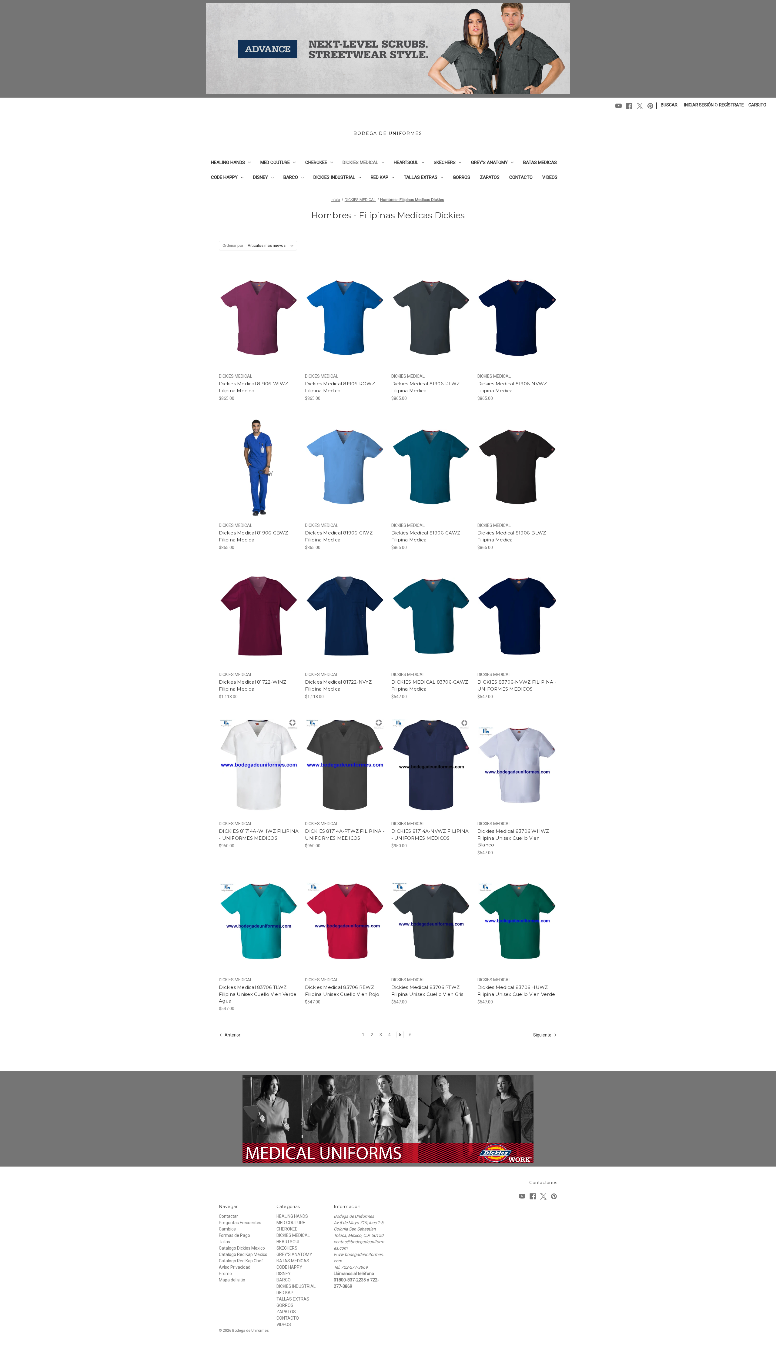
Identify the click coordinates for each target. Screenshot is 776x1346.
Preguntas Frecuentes (240, 1222)
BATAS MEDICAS (540, 162)
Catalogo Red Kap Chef (241, 1260)
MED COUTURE (275, 162)
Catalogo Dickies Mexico (242, 1248)
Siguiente (542, 1035)
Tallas (224, 1241)
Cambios (227, 1229)
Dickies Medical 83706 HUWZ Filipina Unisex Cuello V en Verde (516, 990)
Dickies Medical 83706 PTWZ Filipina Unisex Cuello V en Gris (427, 990)
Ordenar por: (233, 245)
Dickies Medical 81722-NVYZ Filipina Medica (338, 685)
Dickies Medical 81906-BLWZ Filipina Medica (511, 536)
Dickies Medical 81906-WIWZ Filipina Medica (253, 387)
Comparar (256, 317)
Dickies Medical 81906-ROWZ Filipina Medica (340, 387)
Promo (225, 1273)
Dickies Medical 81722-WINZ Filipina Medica (252, 685)
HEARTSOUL (406, 162)
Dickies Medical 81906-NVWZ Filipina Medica (512, 387)
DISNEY (260, 177)
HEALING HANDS (228, 162)
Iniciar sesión (699, 104)
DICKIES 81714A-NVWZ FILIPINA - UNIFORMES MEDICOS (430, 834)
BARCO (290, 177)
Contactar (228, 1216)
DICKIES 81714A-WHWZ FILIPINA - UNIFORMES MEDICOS (259, 834)
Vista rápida (254, 306)
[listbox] (272, 245)
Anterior (232, 1035)
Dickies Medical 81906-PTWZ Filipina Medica (425, 387)
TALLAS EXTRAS (420, 177)
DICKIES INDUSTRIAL (334, 177)
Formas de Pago (234, 1235)
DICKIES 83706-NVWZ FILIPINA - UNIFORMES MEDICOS (517, 685)
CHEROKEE (316, 162)
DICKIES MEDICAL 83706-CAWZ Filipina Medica (429, 685)
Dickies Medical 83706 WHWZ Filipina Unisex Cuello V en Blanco (513, 838)
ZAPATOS (490, 177)
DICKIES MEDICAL (360, 162)
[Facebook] (629, 106)
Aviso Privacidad (234, 1267)
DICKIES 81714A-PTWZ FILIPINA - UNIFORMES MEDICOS (345, 834)
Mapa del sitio (232, 1279)
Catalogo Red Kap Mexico (243, 1254)
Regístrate (731, 104)
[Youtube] (618, 106)
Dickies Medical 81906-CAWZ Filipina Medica (425, 536)
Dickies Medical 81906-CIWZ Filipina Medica (339, 536)
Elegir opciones (258, 328)
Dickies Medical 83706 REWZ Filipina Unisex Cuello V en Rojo (342, 990)
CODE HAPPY (224, 177)
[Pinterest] (650, 106)
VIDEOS (549, 177)
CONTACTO (521, 177)
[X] (640, 106)
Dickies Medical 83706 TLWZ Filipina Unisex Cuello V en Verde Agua (257, 994)
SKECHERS (445, 162)
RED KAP (379, 177)
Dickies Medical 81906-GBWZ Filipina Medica (253, 536)
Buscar (669, 104)
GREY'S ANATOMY (489, 162)
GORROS (461, 177)
